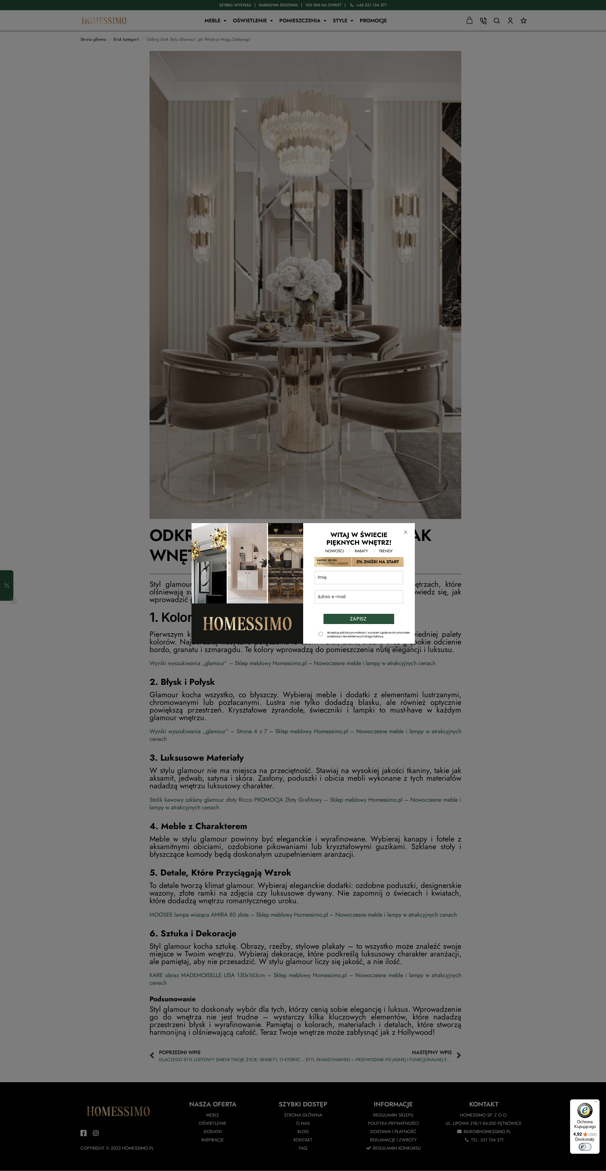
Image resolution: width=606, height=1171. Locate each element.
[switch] (585, 1147)
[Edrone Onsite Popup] (303, 585)
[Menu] (596, 1103)
